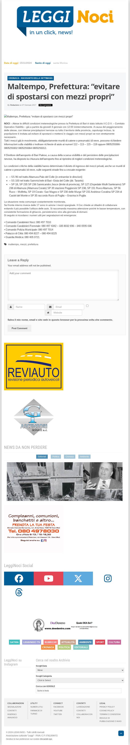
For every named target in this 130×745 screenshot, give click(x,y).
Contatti (12, 711)
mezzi (23, 244)
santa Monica (60, 63)
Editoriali (42, 456)
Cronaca (14, 78)
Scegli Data (41, 666)
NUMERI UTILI (36, 707)
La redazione (83, 707)
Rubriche (51, 642)
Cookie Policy (107, 711)
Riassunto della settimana (37, 78)
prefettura (33, 244)
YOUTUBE (57, 711)
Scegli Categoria (44, 676)
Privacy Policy (107, 707)
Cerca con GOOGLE (45, 686)
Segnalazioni (14, 707)
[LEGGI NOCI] (119, 734)
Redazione (14, 105)
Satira (14, 642)
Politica (55, 456)
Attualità (68, 642)
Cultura (114, 642)
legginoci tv (31, 642)
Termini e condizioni (110, 714)
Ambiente (84, 456)
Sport (100, 642)
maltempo (13, 244)
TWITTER (57, 714)
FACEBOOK (58, 707)
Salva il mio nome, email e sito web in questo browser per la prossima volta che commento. (60, 319)
